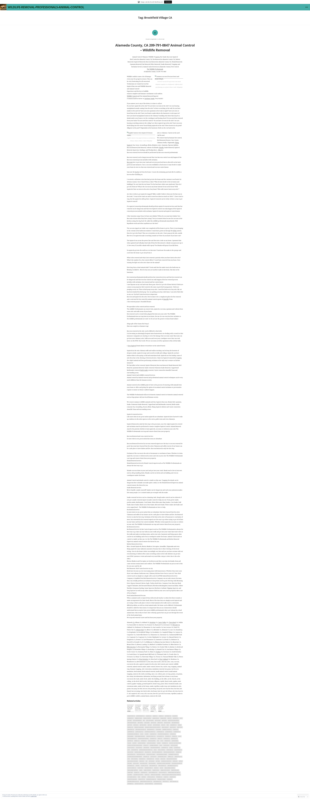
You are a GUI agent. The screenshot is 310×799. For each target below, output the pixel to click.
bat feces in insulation (173, 720)
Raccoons (130, 162)
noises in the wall (151, 754)
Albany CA (155, 716)
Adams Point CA (131, 716)
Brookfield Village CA (141, 729)
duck (179, 736)
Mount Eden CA (178, 749)
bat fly (137, 172)
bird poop (179, 727)
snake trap (130, 772)
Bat (163, 39)
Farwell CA (136, 740)
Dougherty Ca (160, 736)
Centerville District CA (150, 731)
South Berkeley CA (153, 772)
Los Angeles (177, 747)
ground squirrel (151, 743)
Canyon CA (175, 729)
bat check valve (149, 720)
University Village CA (151, 779)
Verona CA (169, 779)
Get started (168, 2)
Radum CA (142, 761)
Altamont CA (130, 718)
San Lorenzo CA (162, 765)
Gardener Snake (149, 98)
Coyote (146, 734)
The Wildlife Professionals (155, 69)
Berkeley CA (130, 727)
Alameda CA (148, 716)
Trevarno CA (159, 777)
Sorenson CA (144, 772)
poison (157, 758)
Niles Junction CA (141, 754)
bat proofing (143, 725)
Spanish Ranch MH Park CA (174, 772)
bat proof (136, 725)
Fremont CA (167, 740)
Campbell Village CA (167, 729)
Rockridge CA (131, 765)
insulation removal (155, 747)
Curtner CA (172, 734)
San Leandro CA (153, 765)
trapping (144, 777)
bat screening (156, 725)
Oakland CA (146, 756)
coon (141, 734)
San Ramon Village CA (172, 765)
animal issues (156, 718)
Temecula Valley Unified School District (171, 774)
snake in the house (165, 770)
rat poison (151, 761)
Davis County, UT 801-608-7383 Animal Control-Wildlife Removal (130, 708)
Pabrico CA (170, 756)
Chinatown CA (168, 731)
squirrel (130, 774)
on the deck (153, 756)
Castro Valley (162, 622)
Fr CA (162, 740)
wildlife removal (149, 783)
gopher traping (141, 743)
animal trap (163, 718)
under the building (132, 779)
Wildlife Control (132, 96)
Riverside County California (163, 763)
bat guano (147, 722)
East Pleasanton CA (132, 738)
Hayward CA (165, 743)
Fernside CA (143, 740)
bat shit (163, 725)
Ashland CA (175, 718)
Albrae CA (161, 716)
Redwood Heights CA (166, 761)
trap (139, 777)
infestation (146, 747)
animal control (147, 718)
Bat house (153, 722)
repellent (175, 761)
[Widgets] (306, 7)
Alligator (175, 716)
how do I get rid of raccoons (135, 745)
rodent (137, 765)
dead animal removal (140, 736)
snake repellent (175, 770)
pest (129, 758)
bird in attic (173, 727)
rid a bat (130, 763)
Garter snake (175, 740)
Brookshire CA (150, 729)
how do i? (146, 745)
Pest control (134, 758)
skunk (161, 767)
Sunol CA (147, 774)
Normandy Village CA (173, 754)
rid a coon (135, 763)
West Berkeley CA (157, 781)
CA (133, 622)
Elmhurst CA (166, 738)
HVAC (175, 231)
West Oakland (163, 659)
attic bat (129, 720)
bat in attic (160, 722)
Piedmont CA (142, 758)
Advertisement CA (140, 716)
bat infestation (175, 722)
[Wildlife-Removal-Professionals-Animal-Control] (3, 7)
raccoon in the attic (171, 758)
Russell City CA (144, 765)
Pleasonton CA (150, 758)
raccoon (163, 758)
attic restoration (137, 720)
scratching (140, 767)
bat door (164, 720)
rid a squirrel (152, 763)
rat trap (158, 761)
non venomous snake (162, 754)
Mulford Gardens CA (157, 752)
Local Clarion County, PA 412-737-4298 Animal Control (138, 708)
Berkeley (152, 622)
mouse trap (130, 752)
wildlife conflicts (139, 783)
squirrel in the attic (138, 774)
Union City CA (142, 779)
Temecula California (155, 774)
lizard (170, 747)
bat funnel (140, 722)
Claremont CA (177, 731)
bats (168, 725)
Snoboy (158, 652)
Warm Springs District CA (146, 781)
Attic (181, 718)
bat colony (157, 720)
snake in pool (156, 770)
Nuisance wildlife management (135, 756)
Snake (141, 770)
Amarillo (166, 299)
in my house (166, 745)
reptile (180, 761)
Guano (158, 743)
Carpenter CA (131, 731)
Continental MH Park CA (133, 734)
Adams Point (140, 630)
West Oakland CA (174, 781)
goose (129, 743)
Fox (158, 740)
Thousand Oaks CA (132, 777)
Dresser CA (167, 736)
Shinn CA (156, 767)
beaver (179, 725)
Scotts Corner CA (132, 767)
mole (155, 749)
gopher (134, 743)
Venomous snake (161, 779)
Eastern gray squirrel (143, 738)
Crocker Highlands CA (163, 734)
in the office (139, 747)
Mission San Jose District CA (146, 749)
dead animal (130, 736)
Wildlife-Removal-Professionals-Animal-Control (46, 7)
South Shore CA (162, 772)
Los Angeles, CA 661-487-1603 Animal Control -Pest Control (153, 708)
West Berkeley (143, 659)
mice (129, 749)
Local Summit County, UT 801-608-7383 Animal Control (146, 708)
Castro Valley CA (139, 731)
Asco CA (169, 718)
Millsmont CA (135, 749)
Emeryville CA (174, 738)
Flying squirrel (151, 740)
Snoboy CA (136, 772)
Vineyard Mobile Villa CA (133, 781)
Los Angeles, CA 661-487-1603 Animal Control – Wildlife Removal (161, 708)
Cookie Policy (33, 796)
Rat (146, 761)
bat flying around (132, 722)
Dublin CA (174, 736)
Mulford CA (147, 752)
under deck (172, 777)
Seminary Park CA (148, 767)
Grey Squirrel (132, 346)
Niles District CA (131, 754)
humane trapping (154, 745)
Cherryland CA (160, 731)
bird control (165, 727)
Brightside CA (131, 729)
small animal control (170, 767)
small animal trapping (133, 770)
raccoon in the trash (133, 761)
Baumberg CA (173, 725)
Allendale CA (168, 716)
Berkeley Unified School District (152, 727)
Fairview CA (130, 740)
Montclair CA (170, 749)
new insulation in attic (169, 752)
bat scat (149, 725)
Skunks (161, 147)
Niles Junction (131, 647)
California (158, 729)
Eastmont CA (153, 738)
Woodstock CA (158, 783)
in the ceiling (174, 745)
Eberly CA (160, 738)
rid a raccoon (143, 763)
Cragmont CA (153, 734)
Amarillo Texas (138, 718)
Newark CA (176, 625)
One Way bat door (162, 756)
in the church (131, 747)
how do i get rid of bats (175, 743)
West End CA (165, 781)
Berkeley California (139, 727)
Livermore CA (165, 747)
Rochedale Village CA (177, 763)
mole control (161, 749)
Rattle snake (144, 370)
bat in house (167, 722)
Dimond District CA (151, 736)
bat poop (130, 725)
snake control (147, 770)
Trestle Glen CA (151, 777)
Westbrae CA (130, 783)
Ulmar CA (166, 777)
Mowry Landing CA (139, 752)
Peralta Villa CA (178, 756)
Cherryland (172, 622)
